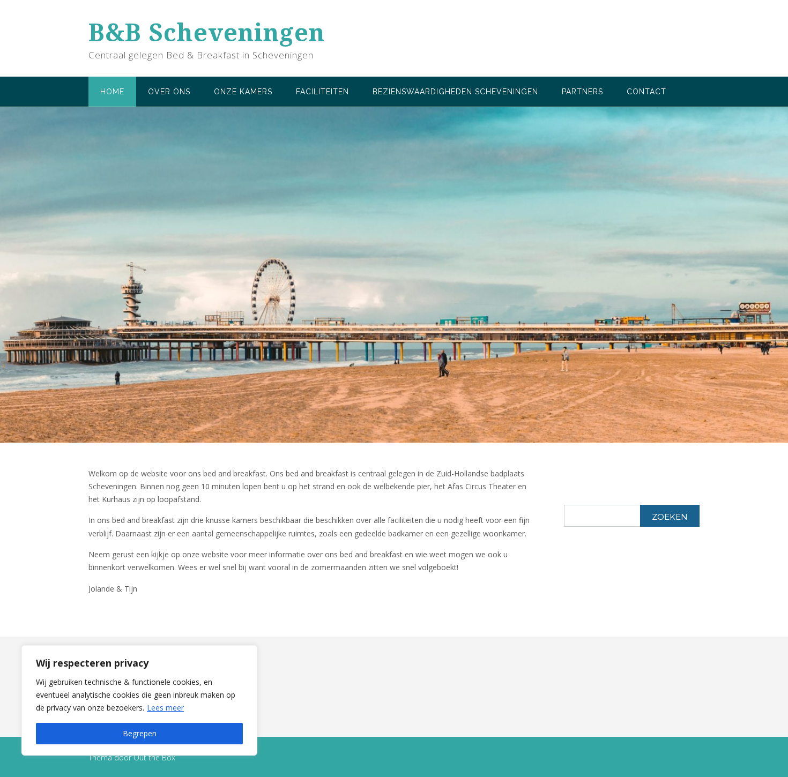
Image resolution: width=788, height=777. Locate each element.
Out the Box (154, 757)
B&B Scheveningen (206, 32)
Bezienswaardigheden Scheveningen (455, 91)
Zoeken (670, 517)
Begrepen (140, 733)
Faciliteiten (322, 91)
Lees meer (165, 708)
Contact (646, 91)
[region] (139, 700)
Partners (582, 91)
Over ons (169, 91)
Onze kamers (243, 91)
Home (112, 91)
